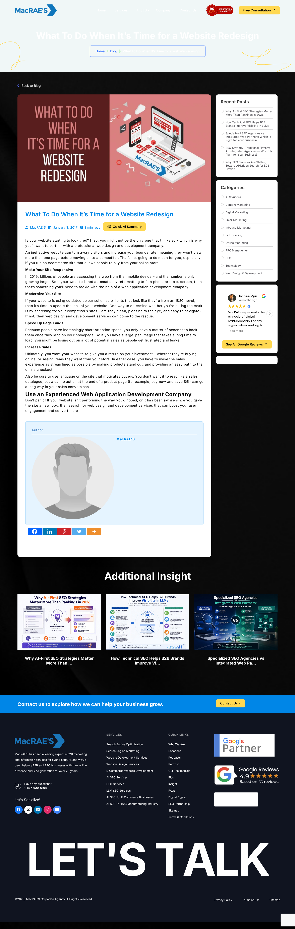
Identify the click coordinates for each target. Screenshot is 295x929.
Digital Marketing (237, 212)
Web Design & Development (244, 273)
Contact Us (188, 10)
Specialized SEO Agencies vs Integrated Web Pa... (236, 661)
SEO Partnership (179, 803)
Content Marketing (238, 204)
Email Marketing (236, 220)
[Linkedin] (50, 531)
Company (163, 10)
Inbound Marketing (238, 227)
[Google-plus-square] (57, 810)
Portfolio (173, 764)
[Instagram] (48, 810)
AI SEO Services (117, 777)
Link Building (234, 235)
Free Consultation (257, 10)
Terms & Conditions (181, 817)
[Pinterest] (64, 531)
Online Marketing (237, 242)
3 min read (92, 227)
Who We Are (176, 744)
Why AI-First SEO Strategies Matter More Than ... (59, 661)
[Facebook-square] (19, 810)
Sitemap (173, 810)
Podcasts (174, 757)
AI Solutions (233, 197)
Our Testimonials (179, 770)
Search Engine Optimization (124, 744)
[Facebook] (35, 531)
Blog (113, 51)
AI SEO (141, 10)
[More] (94, 531)
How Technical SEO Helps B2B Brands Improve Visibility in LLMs (247, 124)
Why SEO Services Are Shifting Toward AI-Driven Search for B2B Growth (247, 165)
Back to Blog (31, 86)
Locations (174, 751)
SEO (228, 258)
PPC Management (237, 250)
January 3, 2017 (64, 227)
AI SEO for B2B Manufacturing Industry (132, 803)
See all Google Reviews (244, 344)
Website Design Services (122, 764)
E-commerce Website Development (129, 770)
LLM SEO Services (118, 790)
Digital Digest (177, 797)
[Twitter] (79, 531)
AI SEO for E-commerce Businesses (130, 797)
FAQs (171, 790)
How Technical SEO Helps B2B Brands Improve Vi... (147, 661)
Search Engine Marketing (122, 751)
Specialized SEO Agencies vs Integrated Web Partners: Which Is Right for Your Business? (248, 137)
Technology (233, 265)
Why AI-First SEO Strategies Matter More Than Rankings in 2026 (249, 112)
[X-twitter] (28, 810)
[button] (270, 314)
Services (121, 10)
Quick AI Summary (127, 227)
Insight (172, 784)
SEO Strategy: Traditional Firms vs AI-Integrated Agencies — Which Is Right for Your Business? (249, 151)
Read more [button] (253, 331)
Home (101, 10)
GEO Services (115, 784)
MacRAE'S (37, 227)
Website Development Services (126, 757)
